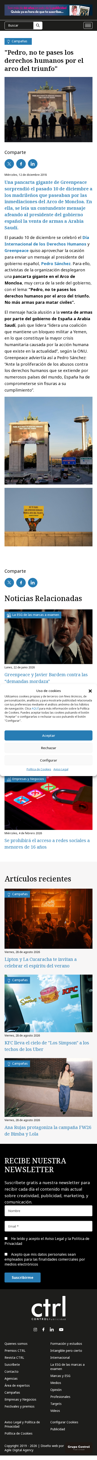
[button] (90, 690)
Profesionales (60, 1397)
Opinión (56, 1390)
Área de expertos (17, 1385)
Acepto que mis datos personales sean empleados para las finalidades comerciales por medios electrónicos (45, 1259)
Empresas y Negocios (20, 1399)
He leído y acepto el (47, 1241)
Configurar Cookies (64, 1422)
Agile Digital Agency (19, 1450)
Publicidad (57, 1429)
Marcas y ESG (60, 1376)
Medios (55, 1383)
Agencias (11, 1378)
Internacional (60, 1357)
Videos (55, 1410)
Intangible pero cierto (66, 1350)
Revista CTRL (14, 1357)
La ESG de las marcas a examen (67, 1366)
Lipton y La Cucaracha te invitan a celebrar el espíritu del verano (41, 962)
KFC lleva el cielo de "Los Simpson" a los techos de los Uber (47, 1046)
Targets (56, 1403)
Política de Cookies (39, 769)
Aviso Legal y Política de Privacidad (22, 1424)
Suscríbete (12, 1364)
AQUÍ (35, 708)
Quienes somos (16, 1343)
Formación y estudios (66, 1343)
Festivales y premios (20, 1406)
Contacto (11, 1371)
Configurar (48, 760)
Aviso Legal (60, 769)
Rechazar (48, 748)
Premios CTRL (15, 1350)
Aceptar (48, 735)
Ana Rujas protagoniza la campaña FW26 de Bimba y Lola (48, 1130)
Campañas (12, 1392)
